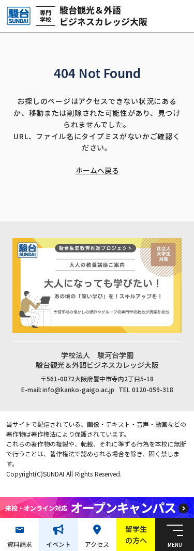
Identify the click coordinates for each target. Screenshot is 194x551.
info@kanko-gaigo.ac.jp (78, 389)
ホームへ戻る (97, 170)
